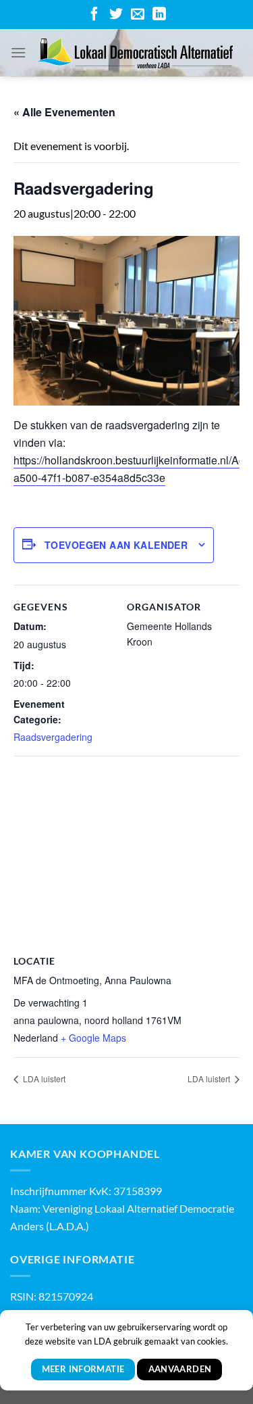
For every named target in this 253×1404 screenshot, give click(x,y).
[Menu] (18, 52)
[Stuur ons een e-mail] (137, 14)
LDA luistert (43, 1078)
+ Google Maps (93, 1037)
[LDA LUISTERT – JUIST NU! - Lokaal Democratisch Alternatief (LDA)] (134, 52)
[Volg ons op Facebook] (94, 14)
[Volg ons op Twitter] (116, 14)
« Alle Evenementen (64, 112)
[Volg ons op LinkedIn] (159, 14)
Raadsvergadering (52, 737)
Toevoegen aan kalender (116, 545)
